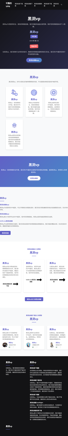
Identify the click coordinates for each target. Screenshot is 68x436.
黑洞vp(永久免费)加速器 (34, 299)
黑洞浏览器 (5, 233)
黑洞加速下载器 (34, 368)
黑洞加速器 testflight (36, 403)
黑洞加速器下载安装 (36, 380)
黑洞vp (9, 362)
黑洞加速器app (34, 60)
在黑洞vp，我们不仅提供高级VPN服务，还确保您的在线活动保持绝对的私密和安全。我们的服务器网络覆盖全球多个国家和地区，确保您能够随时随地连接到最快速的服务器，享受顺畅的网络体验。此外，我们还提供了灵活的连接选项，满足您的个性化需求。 (46, 387)
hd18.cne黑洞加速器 (31, 280)
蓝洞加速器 (34, 178)
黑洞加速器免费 (54, 280)
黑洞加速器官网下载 (7, 285)
